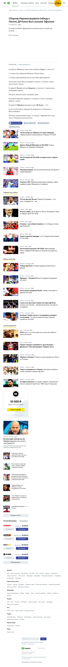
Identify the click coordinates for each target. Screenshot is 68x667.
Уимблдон (20, 617)
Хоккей (9, 599)
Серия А (47, 573)
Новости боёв (19, 610)
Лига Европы (24, 573)
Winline (22, 593)
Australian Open (11, 617)
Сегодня (9, 584)
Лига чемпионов (15, 573)
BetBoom (55, 593)
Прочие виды (11, 622)
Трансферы (37, 576)
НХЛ (12, 602)
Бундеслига (54, 573)
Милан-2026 (10, 626)
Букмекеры (10, 590)
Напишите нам (41, 648)
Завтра (15, 584)
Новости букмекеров (13, 593)
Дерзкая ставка (30, 584)
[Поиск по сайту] (65, 3)
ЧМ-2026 (32, 573)
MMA (8, 610)
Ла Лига (42, 573)
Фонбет (49, 593)
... (61, 5)
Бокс (12, 610)
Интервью (18, 578)
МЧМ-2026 (24, 602)
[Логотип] (8, 3)
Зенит (32, 593)
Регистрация (22, 529)
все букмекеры (24, 521)
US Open (21, 619)
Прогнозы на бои (12, 587)
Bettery (9, 595)
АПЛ (37, 573)
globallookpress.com (24, 64)
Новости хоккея (32, 602)
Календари (29, 576)
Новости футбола (12, 576)
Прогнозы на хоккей (54, 584)
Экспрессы (21, 584)
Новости (17, 626)
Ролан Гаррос (28, 617)
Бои (8, 607)
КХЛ (8, 602)
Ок (43, 639)
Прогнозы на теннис (23, 587)
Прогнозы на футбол (47, 576)
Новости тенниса (37, 617)
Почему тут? (9, 529)
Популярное (57, 576)
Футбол (21, 10)
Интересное (10, 578)
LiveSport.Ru (14, 10)
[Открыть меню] (4, 3)
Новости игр (10, 632)
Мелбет (27, 593)
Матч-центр (21, 576)
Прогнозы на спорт (13, 581)
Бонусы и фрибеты (41, 593)
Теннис (9, 614)
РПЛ (8, 573)
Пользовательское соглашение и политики (32, 662)
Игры (8, 629)
